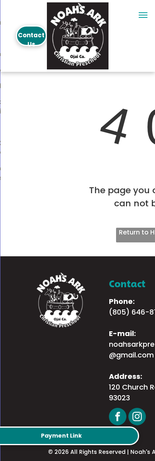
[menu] (143, 15)
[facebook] (117, 417)
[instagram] (137, 417)
